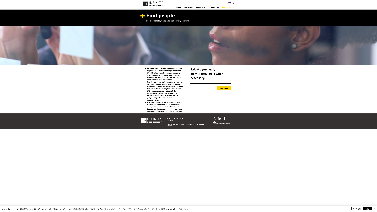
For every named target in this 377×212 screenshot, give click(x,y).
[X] (215, 118)
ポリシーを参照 (183, 209)
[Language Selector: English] (231, 3)
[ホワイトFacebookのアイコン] (224, 118)
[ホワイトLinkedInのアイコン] (220, 118)
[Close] (374, 208)
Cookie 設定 (357, 209)
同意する (368, 209)
